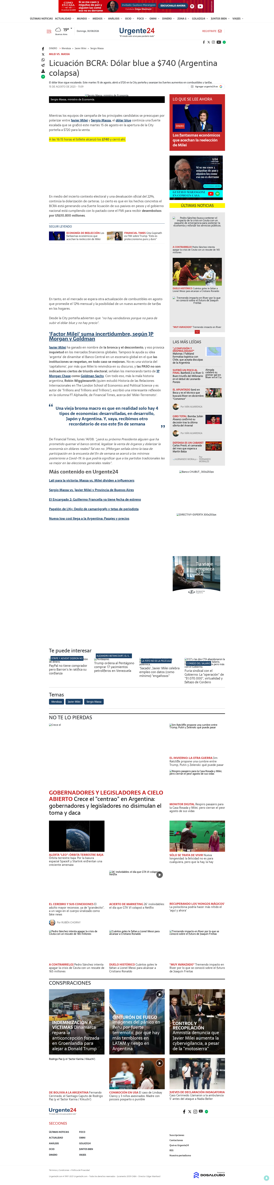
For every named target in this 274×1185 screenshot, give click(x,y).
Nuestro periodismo (180, 1155)
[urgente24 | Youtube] (219, 42)
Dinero (167, 18)
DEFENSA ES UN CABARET (188, 443)
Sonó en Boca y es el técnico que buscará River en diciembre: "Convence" (188, 394)
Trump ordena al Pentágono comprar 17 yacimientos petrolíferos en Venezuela (114, 667)
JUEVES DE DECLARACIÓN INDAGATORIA (197, 1092)
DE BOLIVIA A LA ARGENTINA (69, 1092)
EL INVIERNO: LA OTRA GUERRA (191, 758)
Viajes (236, 18)
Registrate (209, 31)
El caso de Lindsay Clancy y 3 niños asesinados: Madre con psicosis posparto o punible (135, 1096)
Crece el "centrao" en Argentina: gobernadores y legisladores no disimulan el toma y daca (105, 805)
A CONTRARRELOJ (61, 964)
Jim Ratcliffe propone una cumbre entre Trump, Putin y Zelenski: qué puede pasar (197, 761)
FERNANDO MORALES (205, 460)
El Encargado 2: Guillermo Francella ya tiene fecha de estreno (95, 499)
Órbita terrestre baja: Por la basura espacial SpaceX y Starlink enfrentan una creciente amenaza (75, 861)
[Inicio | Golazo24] (224, 42)
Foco (140, 18)
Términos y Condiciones (59, 1170)
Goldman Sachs (92, 376)
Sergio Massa (94, 702)
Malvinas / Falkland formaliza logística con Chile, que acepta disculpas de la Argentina (188, 358)
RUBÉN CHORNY (71, 922)
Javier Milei (57, 347)
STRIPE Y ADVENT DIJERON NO (67, 658)
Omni (153, 18)
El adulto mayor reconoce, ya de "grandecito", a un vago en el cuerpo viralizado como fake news (76, 909)
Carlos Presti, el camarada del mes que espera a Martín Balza (187, 448)
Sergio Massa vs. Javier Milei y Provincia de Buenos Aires (91, 490)
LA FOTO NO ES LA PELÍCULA (156, 661)
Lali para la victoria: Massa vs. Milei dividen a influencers (91, 480)
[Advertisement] (107, 166)
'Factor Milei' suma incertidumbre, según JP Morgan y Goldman (101, 336)
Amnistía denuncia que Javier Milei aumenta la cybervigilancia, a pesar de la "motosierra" (196, 1040)
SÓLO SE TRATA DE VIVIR (187, 855)
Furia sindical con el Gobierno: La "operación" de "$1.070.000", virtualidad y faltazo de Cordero (204, 676)
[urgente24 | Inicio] (221, 1160)
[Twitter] (43, 54)
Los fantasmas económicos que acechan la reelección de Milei (85, 236)
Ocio (128, 18)
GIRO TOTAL (180, 416)
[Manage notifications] (266, 1178)
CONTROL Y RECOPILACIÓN (188, 1026)
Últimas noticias (41, 18)
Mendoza (56, 702)
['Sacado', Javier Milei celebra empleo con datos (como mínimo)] (159, 664)
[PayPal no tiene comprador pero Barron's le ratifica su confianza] (69, 662)
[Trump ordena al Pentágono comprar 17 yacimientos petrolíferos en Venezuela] (102, 659)
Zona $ (182, 18)
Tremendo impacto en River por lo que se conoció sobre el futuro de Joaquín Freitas (197, 968)
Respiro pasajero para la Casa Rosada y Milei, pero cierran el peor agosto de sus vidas (197, 807)
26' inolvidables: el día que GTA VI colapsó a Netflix (136, 906)
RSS (171, 1150)
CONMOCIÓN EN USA (124, 1092)
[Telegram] (43, 66)
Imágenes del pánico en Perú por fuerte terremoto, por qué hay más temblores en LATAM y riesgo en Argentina (136, 1035)
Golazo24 (199, 18)
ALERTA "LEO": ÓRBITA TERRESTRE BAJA (76, 854)
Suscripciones (177, 1135)
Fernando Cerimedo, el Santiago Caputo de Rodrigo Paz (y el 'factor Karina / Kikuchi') (76, 1096)
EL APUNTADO (182, 390)
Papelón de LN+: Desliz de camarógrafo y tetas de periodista (94, 509)
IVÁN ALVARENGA (193, 406)
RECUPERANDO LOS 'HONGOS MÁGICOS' (197, 903)
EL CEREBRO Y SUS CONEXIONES (71, 904)
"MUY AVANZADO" (182, 964)
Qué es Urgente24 (179, 1145)
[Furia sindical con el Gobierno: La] (205, 667)
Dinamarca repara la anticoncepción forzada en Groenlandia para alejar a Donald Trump (75, 1038)
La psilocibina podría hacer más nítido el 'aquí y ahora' (196, 909)
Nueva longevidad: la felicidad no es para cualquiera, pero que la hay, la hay (191, 858)
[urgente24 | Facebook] (204, 42)
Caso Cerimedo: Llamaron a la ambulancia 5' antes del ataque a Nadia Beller (197, 1097)
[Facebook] (43, 49)
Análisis (114, 18)
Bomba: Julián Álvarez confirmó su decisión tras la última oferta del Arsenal (188, 421)
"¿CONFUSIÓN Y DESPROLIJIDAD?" (183, 349)
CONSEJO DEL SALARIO (198, 663)
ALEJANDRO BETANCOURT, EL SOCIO (115, 656)
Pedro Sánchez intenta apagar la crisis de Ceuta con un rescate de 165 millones (76, 968)
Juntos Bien (219, 18)
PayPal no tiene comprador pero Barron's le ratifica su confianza (68, 669)
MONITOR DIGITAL (182, 804)
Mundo (82, 18)
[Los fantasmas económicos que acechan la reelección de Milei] (57, 237)
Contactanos (176, 1140)
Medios (98, 18)
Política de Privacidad (80, 1170)
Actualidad (63, 18)
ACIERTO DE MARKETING (126, 904)
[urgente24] (62, 1114)
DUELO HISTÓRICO (122, 964)
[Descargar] (43, 71)
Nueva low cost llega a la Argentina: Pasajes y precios (89, 518)
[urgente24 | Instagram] (213, 42)
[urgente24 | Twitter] (208, 42)
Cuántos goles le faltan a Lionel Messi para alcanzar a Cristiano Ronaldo (133, 968)
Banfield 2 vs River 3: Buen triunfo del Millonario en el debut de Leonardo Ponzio (188, 377)
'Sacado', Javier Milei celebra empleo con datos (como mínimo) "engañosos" (159, 672)
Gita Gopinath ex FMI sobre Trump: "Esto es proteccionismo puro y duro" (143, 236)
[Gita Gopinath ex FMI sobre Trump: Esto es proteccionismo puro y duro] (115, 237)
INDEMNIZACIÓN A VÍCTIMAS (72, 1025)
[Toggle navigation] (50, 31)
